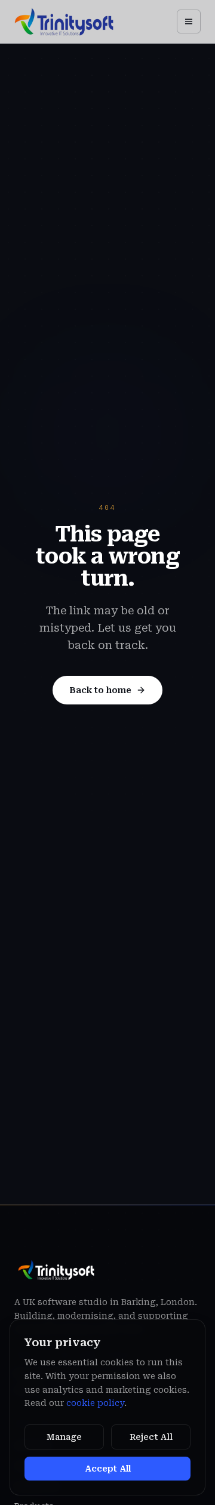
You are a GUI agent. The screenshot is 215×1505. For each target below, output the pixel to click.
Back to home (100, 690)
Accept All (108, 1468)
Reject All (151, 1437)
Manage (64, 1437)
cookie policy (95, 1403)
